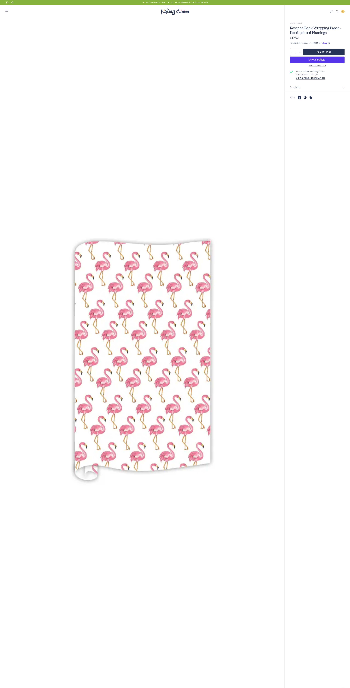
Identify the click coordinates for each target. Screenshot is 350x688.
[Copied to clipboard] (310, 97)
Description (295, 87)
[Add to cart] (324, 52)
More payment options (317, 65)
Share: (292, 97)
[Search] (337, 11)
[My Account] (332, 11)
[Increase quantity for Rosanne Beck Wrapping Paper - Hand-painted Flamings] (300, 52)
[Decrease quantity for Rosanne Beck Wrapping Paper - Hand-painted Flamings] (292, 52)
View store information (310, 78)
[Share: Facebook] (299, 97)
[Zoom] (142, 346)
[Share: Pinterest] (305, 97)
